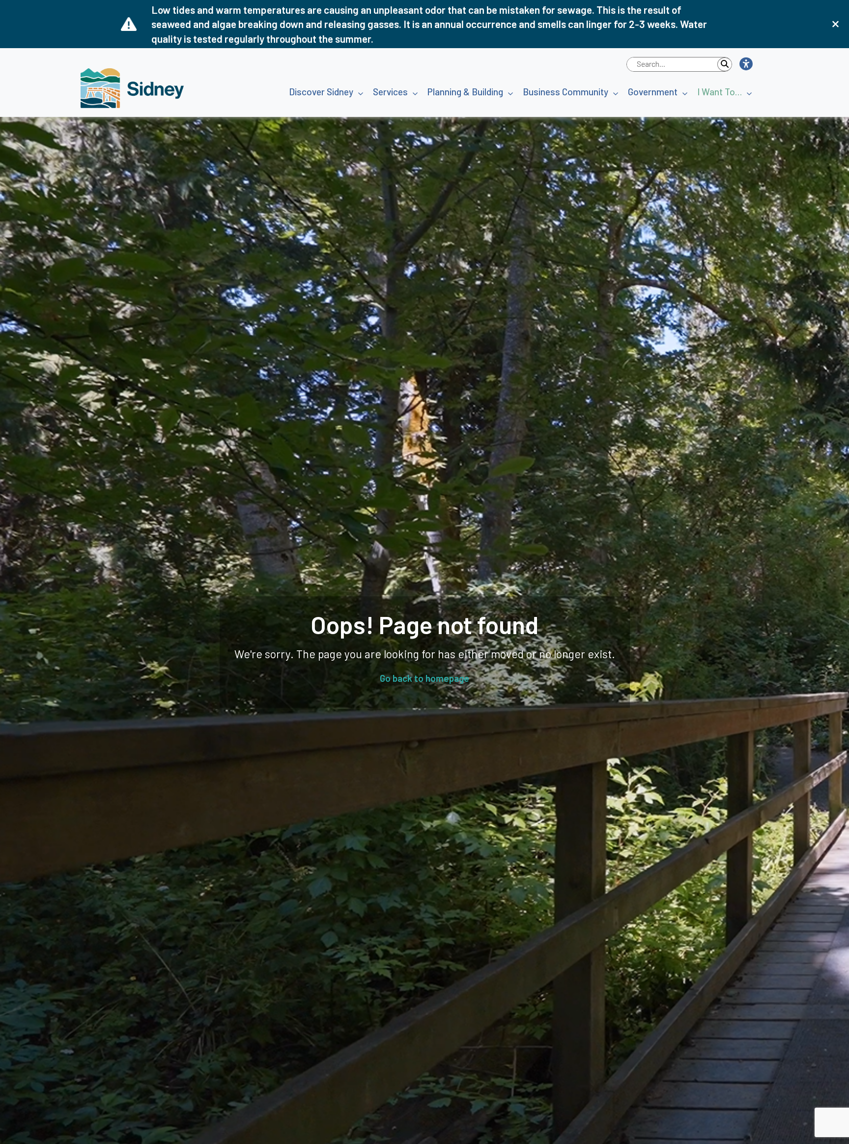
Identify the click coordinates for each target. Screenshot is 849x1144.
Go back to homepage (424, 678)
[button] (745, 64)
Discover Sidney (321, 91)
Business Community (565, 91)
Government (653, 91)
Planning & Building (465, 91)
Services (390, 91)
